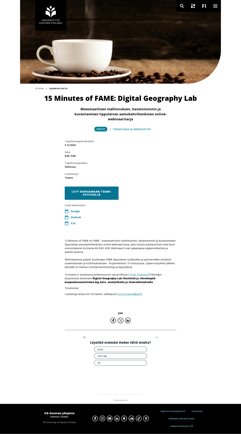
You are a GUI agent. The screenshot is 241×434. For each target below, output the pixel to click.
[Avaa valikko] (215, 6)
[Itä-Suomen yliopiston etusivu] (50, 15)
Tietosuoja (197, 411)
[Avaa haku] (181, 6)
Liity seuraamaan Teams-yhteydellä (92, 193)
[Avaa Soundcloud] (131, 418)
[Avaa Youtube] (110, 418)
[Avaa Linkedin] (117, 418)
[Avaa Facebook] (95, 418)
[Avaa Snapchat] (124, 418)
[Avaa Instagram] (102, 418)
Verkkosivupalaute (180, 427)
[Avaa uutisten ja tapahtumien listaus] (193, 6)
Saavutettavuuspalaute (173, 411)
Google (75, 211)
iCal (73, 223)
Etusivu (39, 88)
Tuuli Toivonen (139, 274)
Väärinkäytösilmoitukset (181, 419)
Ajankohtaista (58, 88)
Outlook (76, 217)
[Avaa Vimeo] (146, 418)
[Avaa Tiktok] (139, 418)
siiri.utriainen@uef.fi (130, 294)
